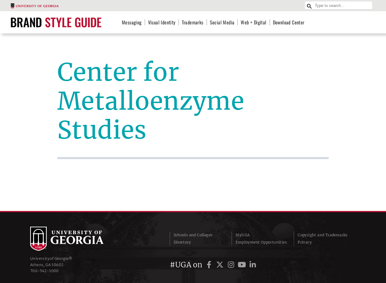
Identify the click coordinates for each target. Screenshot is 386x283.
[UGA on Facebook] (209, 264)
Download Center (289, 22)
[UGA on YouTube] (242, 264)
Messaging (132, 22)
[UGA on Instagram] (231, 264)
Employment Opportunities (261, 242)
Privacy (305, 242)
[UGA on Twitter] (220, 264)
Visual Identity (162, 22)
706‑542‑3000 (44, 271)
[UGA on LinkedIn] (252, 264)
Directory (182, 242)
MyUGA (243, 235)
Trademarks (193, 22)
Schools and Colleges (193, 235)
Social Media (222, 22)
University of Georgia (75, 239)
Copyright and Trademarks (323, 235)
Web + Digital (253, 22)
